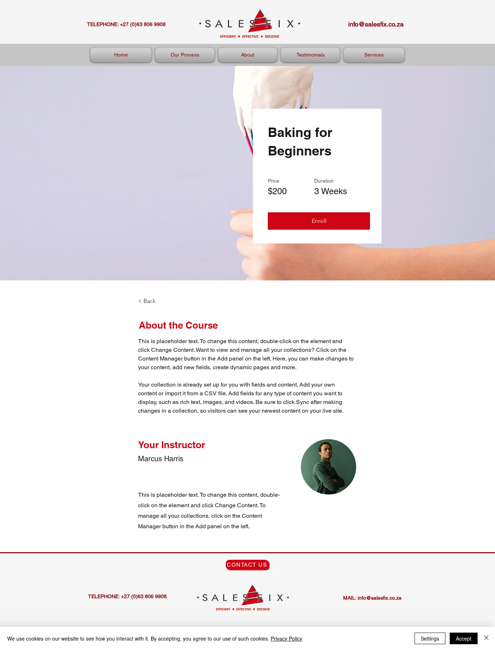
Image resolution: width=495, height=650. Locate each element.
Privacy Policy (286, 638)
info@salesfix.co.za (376, 24)
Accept (463, 638)
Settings (430, 638)
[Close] (486, 638)
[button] (319, 221)
